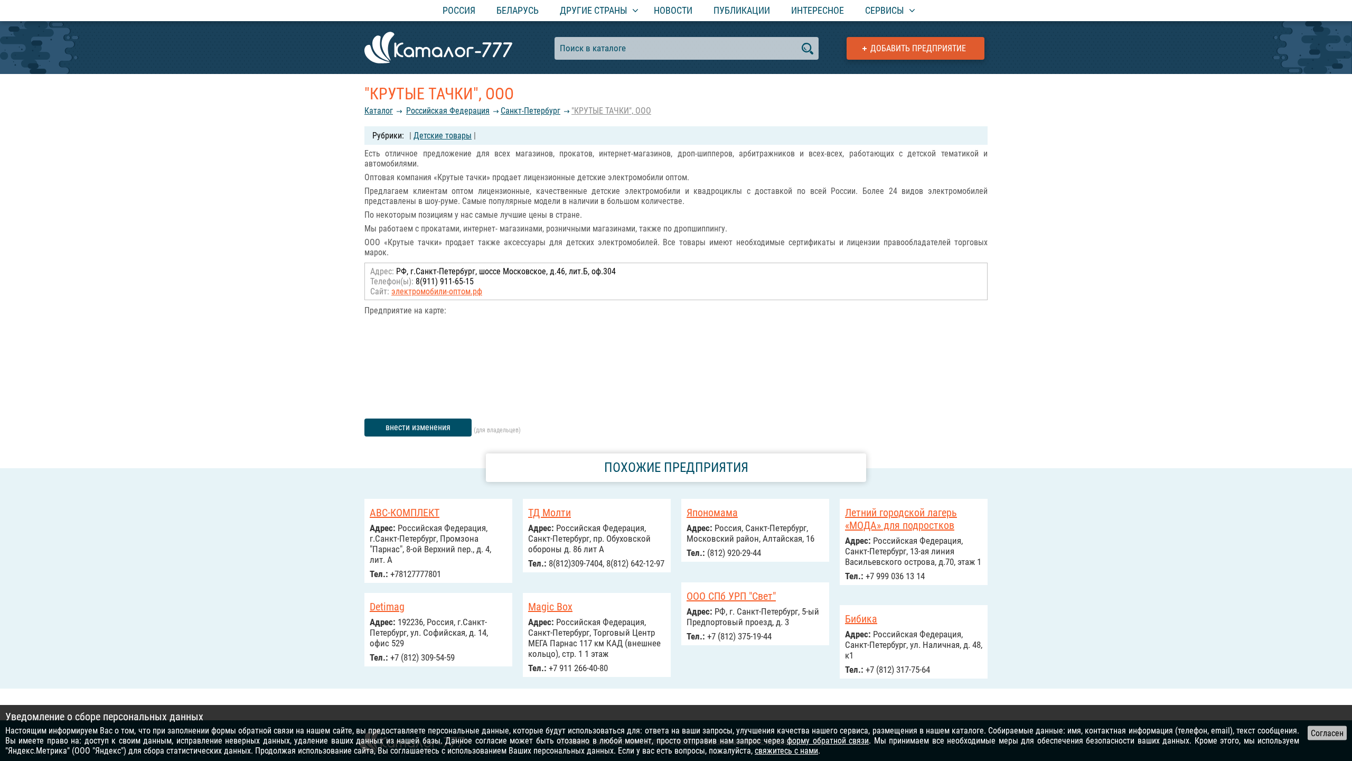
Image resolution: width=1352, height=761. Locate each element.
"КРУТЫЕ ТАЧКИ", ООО (611, 111)
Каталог (378, 111)
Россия (459, 10)
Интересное (817, 10)
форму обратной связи (828, 741)
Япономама (712, 512)
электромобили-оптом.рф (436, 291)
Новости (673, 10)
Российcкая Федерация (448, 111)
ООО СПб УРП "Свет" (731, 596)
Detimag (387, 606)
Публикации (741, 10)
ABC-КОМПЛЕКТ (404, 512)
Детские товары (443, 136)
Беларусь (517, 10)
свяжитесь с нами (786, 751)
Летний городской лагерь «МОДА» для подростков (901, 519)
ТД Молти (549, 512)
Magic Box (550, 606)
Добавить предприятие (918, 48)
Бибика (861, 618)
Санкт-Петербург (530, 111)
